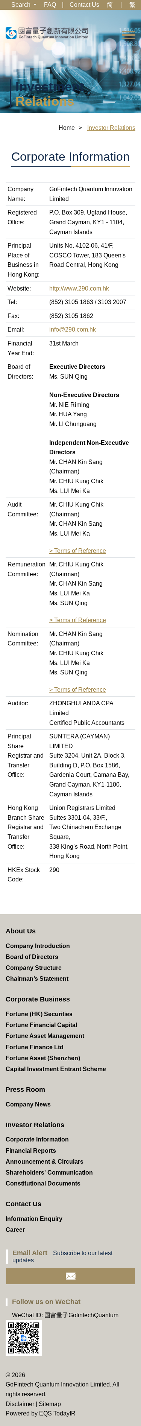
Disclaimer (20, 1404)
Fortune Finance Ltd (35, 1047)
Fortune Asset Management (45, 1036)
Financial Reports (31, 1150)
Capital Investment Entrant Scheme (56, 1069)
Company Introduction (38, 946)
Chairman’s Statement (37, 979)
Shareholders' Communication (49, 1172)
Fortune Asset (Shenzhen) (43, 1058)
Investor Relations (35, 1125)
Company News (28, 1104)
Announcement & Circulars (44, 1161)
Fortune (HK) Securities (39, 1014)
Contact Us (84, 5)
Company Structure (34, 968)
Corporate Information (37, 1139)
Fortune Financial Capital (41, 1025)
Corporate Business (38, 999)
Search (21, 5)
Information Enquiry (34, 1219)
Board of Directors (32, 957)
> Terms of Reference (77, 551)
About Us (21, 931)
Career (15, 1230)
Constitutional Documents (43, 1183)
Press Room (25, 1089)
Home (67, 128)
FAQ (50, 5)
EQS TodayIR (57, 1413)
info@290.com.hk (72, 329)
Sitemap (50, 1404)
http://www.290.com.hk (79, 288)
